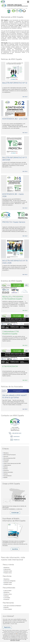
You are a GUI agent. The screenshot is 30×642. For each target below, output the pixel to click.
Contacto (5, 461)
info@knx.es (16, 439)
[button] (24, 9)
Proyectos (6, 470)
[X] (28, 629)
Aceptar (18, 640)
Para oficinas (7, 576)
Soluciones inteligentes (9, 580)
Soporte (5, 474)
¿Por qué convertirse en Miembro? (12, 605)
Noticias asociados (8, 472)
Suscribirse (15, 549)
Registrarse (7, 627)
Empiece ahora (7, 572)
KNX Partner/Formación (9, 454)
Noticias (5, 467)
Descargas (6, 460)
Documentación (7, 475)
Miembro (6, 607)
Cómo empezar (7, 609)
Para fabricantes (8, 603)
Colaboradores (7, 465)
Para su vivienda (8, 564)
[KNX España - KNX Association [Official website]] (3, 1)
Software (6, 595)
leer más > (25, 96)
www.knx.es (16, 436)
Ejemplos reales (7, 571)
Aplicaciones (6, 569)
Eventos (5, 468)
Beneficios (6, 567)
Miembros (5, 453)
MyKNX (5, 477)
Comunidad (6, 597)
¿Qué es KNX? (7, 590)
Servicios (5, 456)
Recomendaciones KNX (9, 458)
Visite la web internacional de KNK (12, 463)
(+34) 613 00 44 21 (16, 433)
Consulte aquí (15, 512)
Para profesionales (9, 588)
